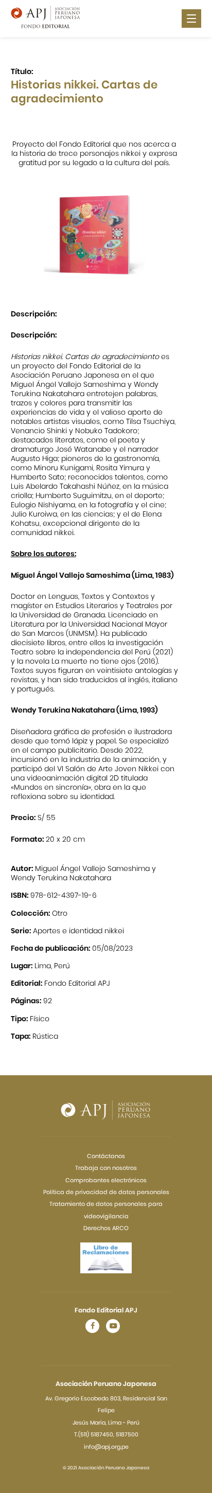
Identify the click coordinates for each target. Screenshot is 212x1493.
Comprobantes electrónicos (106, 1180)
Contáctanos (106, 1156)
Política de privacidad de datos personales (106, 1192)
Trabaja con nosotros (106, 1168)
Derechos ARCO (106, 1228)
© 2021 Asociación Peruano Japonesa (106, 1468)
